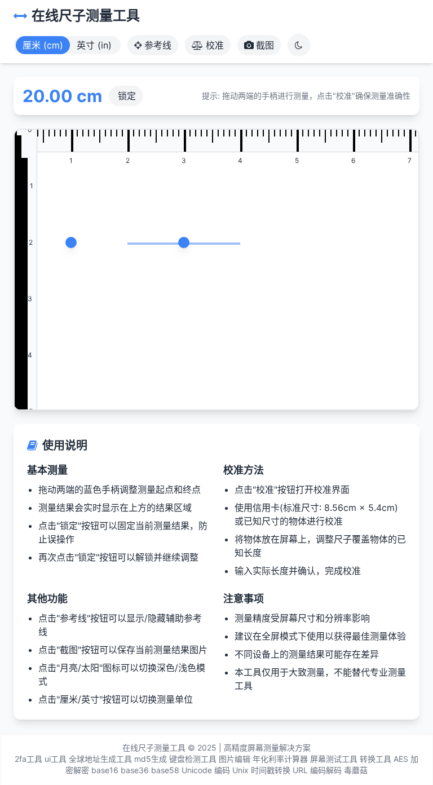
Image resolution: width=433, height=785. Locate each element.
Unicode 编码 (206, 770)
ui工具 (56, 759)
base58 (165, 770)
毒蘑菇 (356, 770)
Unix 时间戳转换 (261, 770)
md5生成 (150, 759)
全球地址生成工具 (100, 759)
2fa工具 (28, 759)
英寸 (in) (94, 45)
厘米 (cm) (43, 45)
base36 (135, 770)
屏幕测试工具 (333, 759)
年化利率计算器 (280, 759)
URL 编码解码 (317, 770)
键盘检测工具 (192, 759)
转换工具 (375, 759)
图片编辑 (234, 759)
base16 (104, 770)
